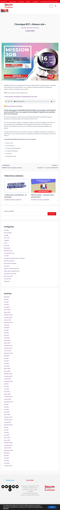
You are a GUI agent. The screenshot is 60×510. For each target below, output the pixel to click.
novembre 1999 (8, 465)
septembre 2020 (8, 450)
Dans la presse (31, 486)
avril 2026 (6, 304)
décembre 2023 (8, 373)
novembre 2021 (8, 419)
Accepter (52, 507)
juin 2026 (6, 299)
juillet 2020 (7, 453)
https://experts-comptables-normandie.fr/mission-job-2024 (21, 96)
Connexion (55, 1)
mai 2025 (6, 332)
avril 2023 (6, 389)
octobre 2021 (7, 422)
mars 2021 (6, 435)
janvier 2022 (7, 414)
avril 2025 (6, 335)
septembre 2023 (8, 381)
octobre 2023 (7, 379)
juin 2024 (6, 358)
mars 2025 (6, 338)
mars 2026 (7, 307)
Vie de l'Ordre (39, 199)
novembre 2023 (8, 376)
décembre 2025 (8, 315)
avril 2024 (6, 363)
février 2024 (7, 368)
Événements (12, 199)
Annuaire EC (24, 486)
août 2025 (6, 325)
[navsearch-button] (55, 5)
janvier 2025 (7, 343)
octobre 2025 (7, 320)
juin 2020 (6, 455)
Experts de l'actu (8, 250)
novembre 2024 (8, 348)
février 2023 (7, 394)
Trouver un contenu (9, 211)
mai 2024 (6, 361)
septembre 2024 (8, 353)
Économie (6, 245)
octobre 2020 (7, 448)
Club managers (8, 232)
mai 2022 (6, 407)
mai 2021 (6, 430)
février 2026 (7, 309)
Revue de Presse (8, 276)
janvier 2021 (7, 440)
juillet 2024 (7, 355)
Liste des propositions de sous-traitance (14, 258)
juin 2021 (6, 427)
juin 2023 (6, 384)
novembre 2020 (8, 445)
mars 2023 (6, 391)
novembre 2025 (8, 317)
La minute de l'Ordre (9, 253)
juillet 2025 (6, 327)
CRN (37, 486)
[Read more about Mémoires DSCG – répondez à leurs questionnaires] (43, 186)
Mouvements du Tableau (10, 263)
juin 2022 (6, 404)
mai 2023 (6, 386)
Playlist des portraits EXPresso (12, 271)
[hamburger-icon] (51, 6)
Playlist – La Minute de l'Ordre (11, 268)
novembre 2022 (8, 396)
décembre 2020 (8, 442)
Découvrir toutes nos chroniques (14, 106)
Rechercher (52, 213)
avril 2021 (6, 432)
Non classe (6, 266)
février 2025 (7, 340)
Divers (5, 243)
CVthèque (6, 240)
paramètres (5, 508)
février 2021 (7, 437)
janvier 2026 (7, 312)
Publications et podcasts (33, 27)
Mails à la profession (9, 261)
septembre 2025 (8, 322)
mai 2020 (6, 458)
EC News (31, 487)
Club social (6, 237)
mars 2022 (6, 412)
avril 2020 (6, 460)
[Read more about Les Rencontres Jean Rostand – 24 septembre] (16, 186)
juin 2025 (6, 330)
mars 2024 (7, 366)
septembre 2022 (8, 401)
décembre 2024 (8, 345)
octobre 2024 (30, 31)
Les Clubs (6, 255)
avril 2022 (6, 409)
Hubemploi (25, 487)
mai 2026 (6, 302)
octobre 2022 (7, 399)
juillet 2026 (18, 199)
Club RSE (6, 235)
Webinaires (7, 281)
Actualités (23, 27)
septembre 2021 (8, 425)
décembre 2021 (8, 417)
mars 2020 (7, 463)
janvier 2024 (7, 371)
